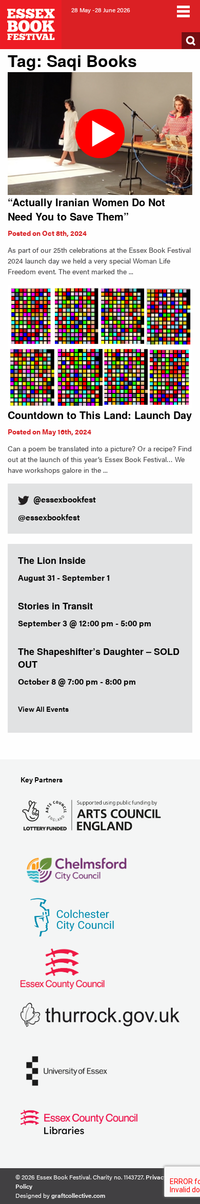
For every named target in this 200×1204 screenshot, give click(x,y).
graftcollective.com (78, 1195)
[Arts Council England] (94, 814)
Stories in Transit (55, 605)
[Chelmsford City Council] (76, 865)
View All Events (43, 709)
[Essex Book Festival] (32, 23)
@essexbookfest (49, 517)
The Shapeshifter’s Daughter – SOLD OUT (98, 658)
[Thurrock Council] (100, 1014)
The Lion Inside (52, 560)
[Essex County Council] (63, 967)
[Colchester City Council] (72, 916)
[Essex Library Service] (79, 1121)
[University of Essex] (67, 1070)
